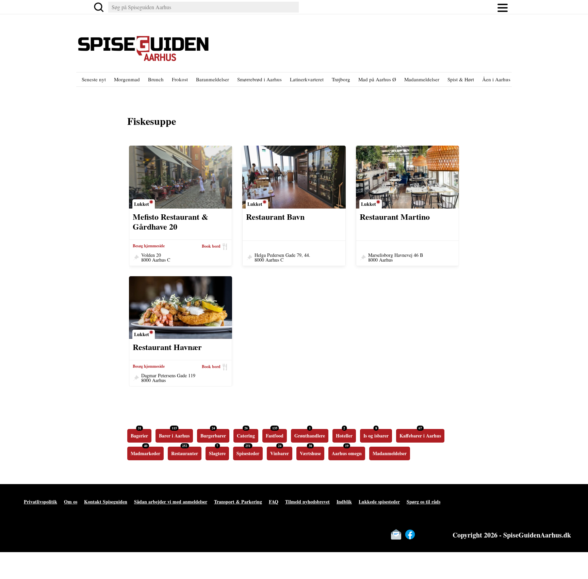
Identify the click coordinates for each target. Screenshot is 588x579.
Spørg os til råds (423, 501)
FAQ (273, 501)
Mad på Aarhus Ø (377, 79)
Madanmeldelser (421, 79)
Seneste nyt (94, 79)
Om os (70, 501)
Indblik (344, 501)
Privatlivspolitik (40, 501)
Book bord (211, 246)
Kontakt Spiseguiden (105, 501)
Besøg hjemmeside (149, 246)
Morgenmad (127, 79)
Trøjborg (341, 79)
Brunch (156, 79)
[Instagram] (424, 534)
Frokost (180, 79)
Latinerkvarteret (307, 79)
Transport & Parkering (238, 501)
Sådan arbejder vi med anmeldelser (170, 501)
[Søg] (99, 7)
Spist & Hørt (460, 79)
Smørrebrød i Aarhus (259, 79)
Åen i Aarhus (496, 79)
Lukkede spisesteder (379, 501)
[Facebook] (410, 534)
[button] (502, 7)
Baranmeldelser (212, 79)
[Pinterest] (438, 534)
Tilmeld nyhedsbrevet (307, 501)
